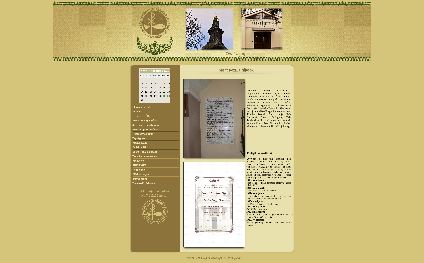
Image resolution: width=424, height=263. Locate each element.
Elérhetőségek (140, 174)
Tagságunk (138, 138)
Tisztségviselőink (142, 133)
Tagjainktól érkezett (143, 183)
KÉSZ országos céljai (144, 120)
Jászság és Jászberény (145, 125)
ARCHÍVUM (139, 165)
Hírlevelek (138, 160)
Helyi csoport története (145, 129)
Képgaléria (138, 169)
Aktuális (137, 111)
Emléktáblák (139, 147)
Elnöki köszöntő (141, 107)
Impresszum (139, 178)
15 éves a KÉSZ (141, 116)
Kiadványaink (140, 142)
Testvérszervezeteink (144, 156)
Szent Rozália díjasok (144, 151)
